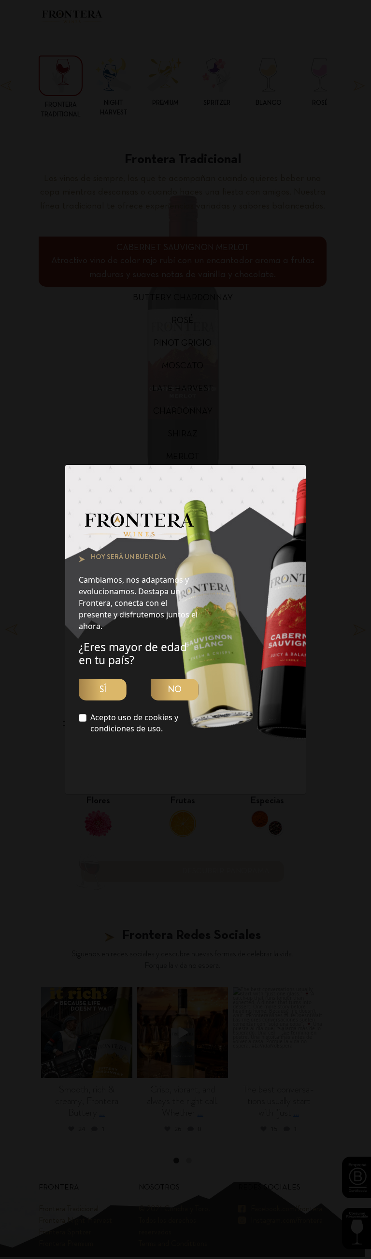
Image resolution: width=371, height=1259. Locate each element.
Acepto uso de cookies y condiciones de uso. (134, 723)
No (175, 689)
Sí (103, 689)
